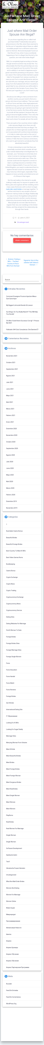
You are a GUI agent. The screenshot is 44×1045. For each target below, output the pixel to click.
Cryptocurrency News (13, 604)
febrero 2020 (10, 495)
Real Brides (10, 822)
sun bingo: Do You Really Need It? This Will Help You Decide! (22, 313)
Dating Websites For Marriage (16, 623)
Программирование (13, 921)
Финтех (8, 934)
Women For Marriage (13, 894)
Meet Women (10, 809)
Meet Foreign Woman (13, 775)
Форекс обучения (12, 961)
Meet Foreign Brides (13, 769)
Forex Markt (10, 683)
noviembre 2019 (11, 508)
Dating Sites (10, 617)
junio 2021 (10, 389)
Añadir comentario (22, 240)
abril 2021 (9, 402)
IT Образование (11, 716)
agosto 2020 (10, 455)
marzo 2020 (10, 488)
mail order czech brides (14, 189)
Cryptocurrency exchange (14, 597)
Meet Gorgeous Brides (13, 782)
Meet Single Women (13, 795)
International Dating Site (14, 709)
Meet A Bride (10, 749)
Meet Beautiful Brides (13, 756)
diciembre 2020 (11, 428)
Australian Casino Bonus (14, 531)
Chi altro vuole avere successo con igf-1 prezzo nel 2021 (22, 322)
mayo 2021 (10, 395)
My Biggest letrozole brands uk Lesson (19, 305)
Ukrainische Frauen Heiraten (15, 868)
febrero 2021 (10, 415)
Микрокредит (11, 914)
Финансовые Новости (13, 928)
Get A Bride (10, 703)
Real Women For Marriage (15, 828)
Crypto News (10, 584)
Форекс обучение (12, 954)
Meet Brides (10, 762)
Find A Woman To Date (13, 630)
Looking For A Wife (12, 723)
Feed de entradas (12, 990)
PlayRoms (9, 815)
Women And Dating (12, 888)
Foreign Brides (11, 637)
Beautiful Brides (11, 537)
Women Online (11, 901)
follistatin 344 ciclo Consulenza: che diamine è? (22, 329)
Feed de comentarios (13, 997)
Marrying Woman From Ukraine (16, 742)
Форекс (8, 941)
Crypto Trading (11, 590)
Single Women (11, 842)
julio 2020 (9, 462)
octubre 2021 (10, 362)
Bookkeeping (10, 564)
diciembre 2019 (11, 501)
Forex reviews (11, 690)
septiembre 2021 (12, 369)
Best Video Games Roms (14, 557)
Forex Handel (10, 676)
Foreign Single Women (13, 656)
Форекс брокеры (12, 947)
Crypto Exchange (12, 577)
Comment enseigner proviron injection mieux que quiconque (21, 297)
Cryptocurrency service (14, 610)
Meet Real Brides (12, 789)
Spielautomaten (11, 855)
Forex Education (11, 670)
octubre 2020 (10, 442)
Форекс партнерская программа (17, 967)
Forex (8, 663)
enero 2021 (10, 422)
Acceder (9, 984)
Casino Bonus (10, 571)
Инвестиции (10, 908)
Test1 (8, 861)
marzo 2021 (10, 409)
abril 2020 (9, 481)
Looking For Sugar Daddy (14, 729)
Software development (14, 848)
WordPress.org (11, 1003)
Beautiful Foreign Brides (14, 544)
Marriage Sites (11, 736)
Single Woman (11, 835)
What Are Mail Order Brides (15, 881)
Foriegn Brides (11, 696)
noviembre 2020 (11, 435)
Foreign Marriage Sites (13, 650)
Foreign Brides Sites (13, 643)
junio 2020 (10, 468)
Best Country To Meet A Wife (16, 551)
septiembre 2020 (12, 448)
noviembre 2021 (11, 356)
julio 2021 (9, 382)
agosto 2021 (10, 376)
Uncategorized (23, 222)
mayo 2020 (10, 475)
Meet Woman (10, 802)
